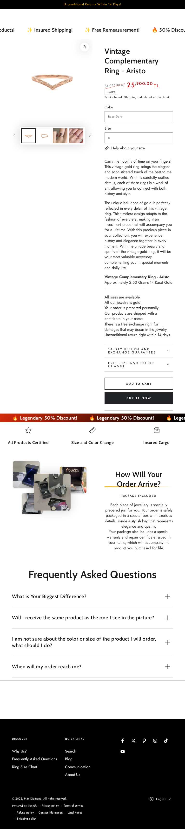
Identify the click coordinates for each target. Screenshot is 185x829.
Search (70, 751)
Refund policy (25, 813)
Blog (69, 759)
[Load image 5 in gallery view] (60, 135)
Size (108, 128)
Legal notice (74, 813)
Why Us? (19, 751)
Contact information (51, 813)
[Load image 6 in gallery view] (76, 135)
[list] (92, 441)
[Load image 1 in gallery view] (28, 135)
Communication (77, 767)
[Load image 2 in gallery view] (44, 135)
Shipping (130, 97)
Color (109, 107)
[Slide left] (14, 136)
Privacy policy (50, 806)
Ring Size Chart (24, 767)
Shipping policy (26, 819)
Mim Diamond (32, 798)
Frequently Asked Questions (34, 759)
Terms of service (73, 806)
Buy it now (138, 398)
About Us (72, 774)
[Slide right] (90, 136)
